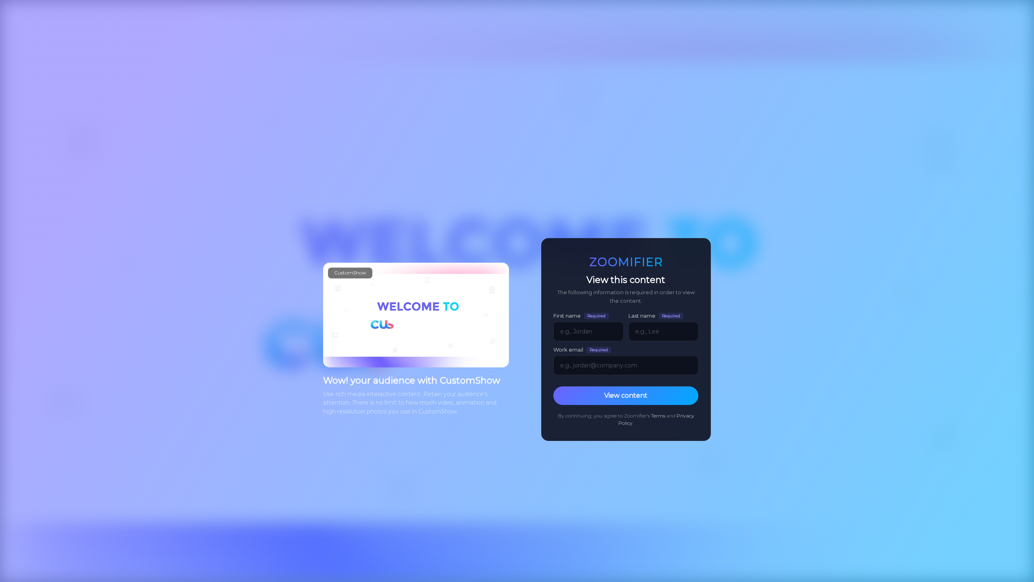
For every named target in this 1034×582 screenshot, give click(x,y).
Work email (580, 350)
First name (579, 316)
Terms (658, 416)
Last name (654, 316)
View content (625, 395)
